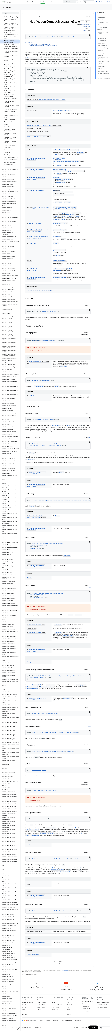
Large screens (55, 999)
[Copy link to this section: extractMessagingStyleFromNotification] (55, 670)
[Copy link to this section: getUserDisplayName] (42, 783)
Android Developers (29, 16)
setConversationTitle (32, 58)
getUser (55, 243)
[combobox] (70, 1)
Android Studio (100, 2)
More (52, 2)
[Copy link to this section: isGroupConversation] (42, 813)
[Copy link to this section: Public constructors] (44, 326)
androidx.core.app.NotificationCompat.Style (39, 44)
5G (38, 1012)
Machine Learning (41, 1002)
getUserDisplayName (59, 250)
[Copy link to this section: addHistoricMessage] (41, 438)
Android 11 (69, 1014)
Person (44, 136)
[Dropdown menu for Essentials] (23, 2)
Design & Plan (31, 2)
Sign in (108, 2)
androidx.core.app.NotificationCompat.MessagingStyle (43, 45)
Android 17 (69, 999)
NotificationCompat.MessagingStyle (45, 36)
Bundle (71, 150)
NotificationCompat (59, 216)
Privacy (39, 1009)
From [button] (41, 290)
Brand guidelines (37, 1027)
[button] (10, 167)
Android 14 (70, 1007)
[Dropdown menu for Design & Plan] (37, 2)
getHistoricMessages (59, 230)
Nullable (58, 159)
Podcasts (24, 1014)
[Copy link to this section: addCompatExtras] (40, 413)
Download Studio (86, 1008)
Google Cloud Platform (66, 1020)
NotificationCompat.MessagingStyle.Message (52, 99)
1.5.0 (89, 437)
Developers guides (86, 1003)
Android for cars (56, 1007)
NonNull (39, 125)
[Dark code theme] (89, 35)
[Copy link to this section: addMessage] (36, 494)
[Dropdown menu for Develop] (47, 2)
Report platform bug (102, 999)
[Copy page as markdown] (86, 22)
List (34, 230)
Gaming (39, 999)
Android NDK (85, 1011)
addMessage (56, 169)
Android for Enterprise (27, 1002)
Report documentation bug (103, 1002)
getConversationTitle (59, 223)
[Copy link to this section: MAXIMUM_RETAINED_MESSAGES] (51, 305)
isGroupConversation (59, 260)
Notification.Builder (73, 216)
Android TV (55, 1009)
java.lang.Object (29, 42)
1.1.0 (90, 28)
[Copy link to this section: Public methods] (40, 407)
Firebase (55, 1020)
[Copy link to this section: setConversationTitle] (42, 853)
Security (24, 1004)
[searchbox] (10, 13)
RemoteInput (30, 459)
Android (24, 999)
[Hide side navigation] (18, 1028)
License (29, 1027)
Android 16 (70, 1002)
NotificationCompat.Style (68, 36)
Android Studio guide (87, 1001)
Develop (42, 2)
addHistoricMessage (59, 158)
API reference (6, 7)
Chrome (48, 1020)
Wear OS (54, 1002)
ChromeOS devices (57, 1004)
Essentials (18, 2)
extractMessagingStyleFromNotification (65, 207)
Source (24, 1007)
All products (78, 1020)
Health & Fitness (41, 1004)
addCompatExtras (58, 150)
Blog (23, 1012)
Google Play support (102, 1004)
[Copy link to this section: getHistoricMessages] (42, 726)
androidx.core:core (86, 24)
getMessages (56, 236)
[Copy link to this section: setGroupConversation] (43, 905)
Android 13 (69, 1009)
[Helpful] (87, 16)
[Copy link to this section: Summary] (35, 90)
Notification (80, 152)
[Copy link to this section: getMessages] (36, 745)
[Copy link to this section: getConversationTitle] (42, 708)
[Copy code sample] (89, 68)
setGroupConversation (59, 277)
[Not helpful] (89, 16)
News (23, 1009)
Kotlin (84, 30)
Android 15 (69, 1004)
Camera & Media (41, 1007)
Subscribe (93, 1027)
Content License (64, 970)
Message (59, 165)
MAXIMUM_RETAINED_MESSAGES (61, 110)
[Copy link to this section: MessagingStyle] (38, 333)
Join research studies (102, 1007)
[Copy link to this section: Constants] (35, 299)
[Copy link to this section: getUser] (32, 764)
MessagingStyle (31, 125)
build (56, 154)
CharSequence (47, 125)
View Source (86, 26)
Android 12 (69, 1012)
